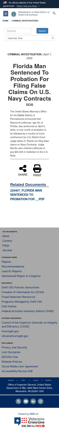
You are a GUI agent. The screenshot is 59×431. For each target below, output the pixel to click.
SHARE (23, 174)
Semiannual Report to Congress (21, 276)
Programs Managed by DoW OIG (22, 301)
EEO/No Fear (10, 357)
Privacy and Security (14, 347)
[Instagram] (40, 401)
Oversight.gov (10, 331)
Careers (7, 240)
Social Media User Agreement (20, 366)
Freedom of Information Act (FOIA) (23, 292)
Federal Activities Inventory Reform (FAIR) (28, 311)
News (5, 236)
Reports (6, 261)
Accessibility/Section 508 (17, 371)
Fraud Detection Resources (18, 297)
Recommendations (13, 266)
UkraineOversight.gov (15, 336)
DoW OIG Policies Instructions (20, 287)
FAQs (5, 245)
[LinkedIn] (33, 401)
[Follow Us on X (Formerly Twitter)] (18, 401)
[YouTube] (26, 401)
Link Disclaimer (11, 352)
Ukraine (7, 250)
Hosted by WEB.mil (28, 413)
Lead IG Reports (12, 271)
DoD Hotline (9, 306)
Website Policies (12, 361)
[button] (28, 6)
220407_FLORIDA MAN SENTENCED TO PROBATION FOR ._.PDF (27, 194)
